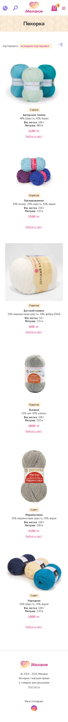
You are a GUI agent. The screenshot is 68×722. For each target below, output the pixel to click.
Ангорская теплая (34, 115)
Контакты (34, 687)
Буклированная (34, 200)
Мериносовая (34, 515)
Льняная (34, 410)
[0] (54, 8)
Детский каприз (34, 310)
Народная (34, 600)
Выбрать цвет (34, 136)
